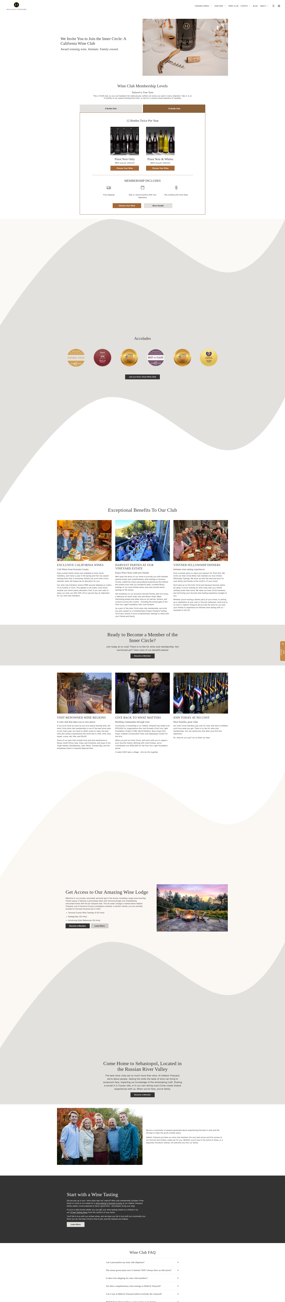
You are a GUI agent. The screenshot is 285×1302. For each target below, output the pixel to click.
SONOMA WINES (202, 6)
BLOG (255, 6)
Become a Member (142, 656)
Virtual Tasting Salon (79, 1212)
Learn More (100, 926)
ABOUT (263, 6)
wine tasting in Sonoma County (109, 1203)
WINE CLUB (233, 6)
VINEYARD (218, 6)
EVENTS (244, 6)
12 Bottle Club (174, 108)
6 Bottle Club (111, 108)
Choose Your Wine (125, 168)
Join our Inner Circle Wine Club (142, 377)
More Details (158, 206)
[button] (142, 1262)
